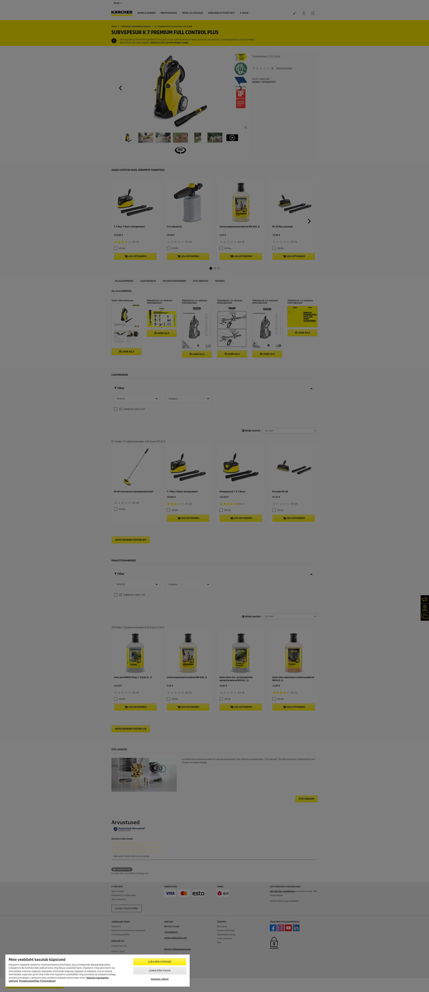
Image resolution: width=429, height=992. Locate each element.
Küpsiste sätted (159, 979)
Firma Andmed (47, 981)
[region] (97, 970)
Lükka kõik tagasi (160, 970)
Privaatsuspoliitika (29, 981)
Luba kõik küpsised (159, 961)
